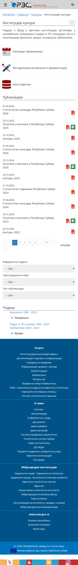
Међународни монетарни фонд (39, 494)
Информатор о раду (39, 417)
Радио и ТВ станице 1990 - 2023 (29, 324)
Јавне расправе (39, 430)
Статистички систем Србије (39, 438)
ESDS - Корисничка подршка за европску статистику (39, 387)
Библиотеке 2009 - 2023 (24, 328)
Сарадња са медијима (39, 362)
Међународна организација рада (39, 507)
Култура (36, 14)
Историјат (39, 459)
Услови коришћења (39, 520)
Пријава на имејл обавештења (39, 383)
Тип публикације (13, 288)
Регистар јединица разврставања (39, 354)
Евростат (39, 486)
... (40, 242)
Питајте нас (39, 379)
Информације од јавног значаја (39, 366)
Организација (39, 413)
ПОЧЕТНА (9, 14)
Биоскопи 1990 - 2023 (23, 312)
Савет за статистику (39, 443)
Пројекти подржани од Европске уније (39, 451)
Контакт (39, 409)
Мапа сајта (39, 528)
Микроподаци (39, 370)
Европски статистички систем (39, 481)
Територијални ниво (16, 275)
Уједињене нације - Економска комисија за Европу (39, 477)
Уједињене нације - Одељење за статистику (39, 473)
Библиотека (39, 375)
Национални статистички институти (39, 490)
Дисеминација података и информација (39, 358)
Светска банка (39, 498)
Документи (39, 422)
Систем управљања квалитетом (39, 434)
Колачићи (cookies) (39, 524)
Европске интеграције (39, 455)
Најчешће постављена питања (39, 391)
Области (23, 14)
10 (46, 242)
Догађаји (39, 447)
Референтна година (15, 262)
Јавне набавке (39, 426)
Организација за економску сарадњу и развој (39, 502)
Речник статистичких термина (39, 395)
